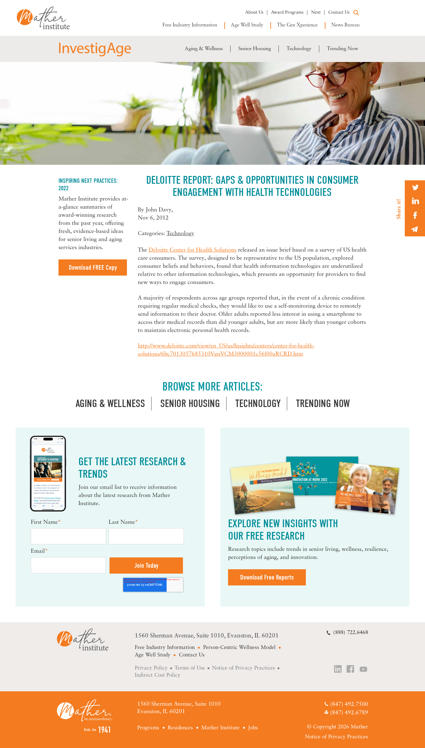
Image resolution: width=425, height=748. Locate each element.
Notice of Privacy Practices (243, 668)
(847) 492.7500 (349, 705)
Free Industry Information (189, 25)
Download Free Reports (267, 577)
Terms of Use (190, 668)
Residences (180, 728)
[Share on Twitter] (415, 187)
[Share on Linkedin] (415, 201)
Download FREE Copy (93, 267)
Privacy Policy (151, 668)
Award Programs (287, 12)
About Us (254, 12)
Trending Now (342, 48)
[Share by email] (415, 229)
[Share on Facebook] (415, 215)
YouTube (363, 669)
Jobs (253, 728)
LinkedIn (338, 669)
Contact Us (339, 12)
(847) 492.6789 (349, 713)
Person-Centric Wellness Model (239, 647)
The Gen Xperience (297, 25)
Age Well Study (247, 25)
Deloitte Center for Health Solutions (192, 250)
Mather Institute (48, 18)
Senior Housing (254, 48)
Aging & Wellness (204, 48)
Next (316, 12)
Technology (299, 48)
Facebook (351, 669)
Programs (148, 728)
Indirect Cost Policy (157, 675)
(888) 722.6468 (350, 632)
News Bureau (345, 25)
